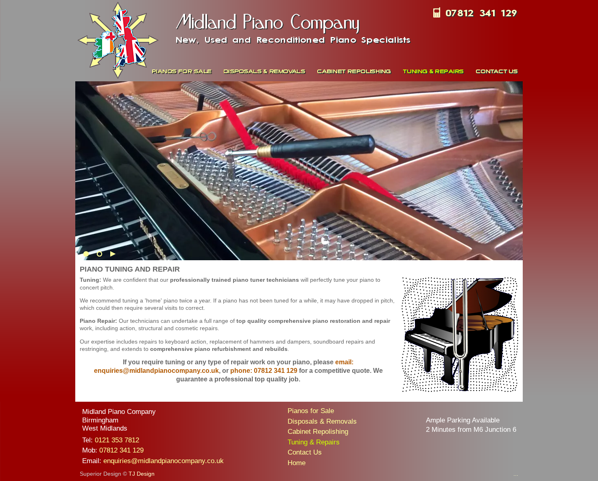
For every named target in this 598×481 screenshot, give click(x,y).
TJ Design (142, 473)
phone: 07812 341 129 (263, 370)
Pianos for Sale (311, 411)
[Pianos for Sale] (182, 71)
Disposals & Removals (322, 421)
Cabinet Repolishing (318, 431)
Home (297, 463)
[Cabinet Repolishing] (355, 71)
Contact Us (305, 452)
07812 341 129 (121, 450)
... (515, 473)
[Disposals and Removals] (265, 71)
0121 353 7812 (117, 440)
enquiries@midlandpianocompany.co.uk (163, 461)
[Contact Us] (497, 71)
